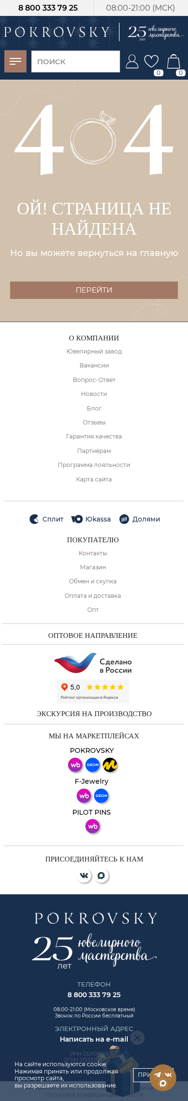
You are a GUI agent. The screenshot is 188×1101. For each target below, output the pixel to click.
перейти (94, 290)
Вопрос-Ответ (94, 380)
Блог (94, 408)
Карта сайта (94, 479)
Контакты (93, 553)
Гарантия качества (94, 436)
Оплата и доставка (93, 596)
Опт (93, 610)
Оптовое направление (92, 635)
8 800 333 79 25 (48, 8)
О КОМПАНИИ (94, 338)
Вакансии (94, 365)
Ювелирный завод (94, 351)
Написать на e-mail (94, 1039)
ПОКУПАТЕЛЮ (93, 540)
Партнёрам (94, 451)
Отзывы (94, 422)
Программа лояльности (94, 465)
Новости (94, 394)
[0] (151, 61)
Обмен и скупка (93, 581)
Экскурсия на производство (94, 714)
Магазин (93, 567)
